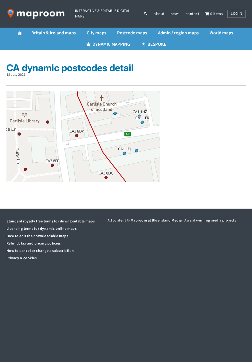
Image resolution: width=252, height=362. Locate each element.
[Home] (20, 33)
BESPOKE (157, 44)
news (175, 14)
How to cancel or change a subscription (40, 250)
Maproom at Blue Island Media (156, 220)
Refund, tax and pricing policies (33, 243)
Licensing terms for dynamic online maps (41, 228)
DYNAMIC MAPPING (111, 44)
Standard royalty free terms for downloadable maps (50, 221)
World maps (221, 33)
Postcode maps (132, 33)
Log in (236, 13)
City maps (96, 33)
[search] (149, 14)
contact (192, 14)
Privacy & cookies (21, 258)
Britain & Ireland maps (53, 33)
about (159, 14)
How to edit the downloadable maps (37, 236)
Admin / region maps (178, 33)
